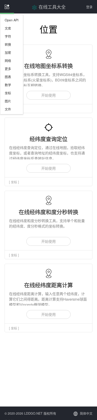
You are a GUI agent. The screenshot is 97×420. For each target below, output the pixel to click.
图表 (8, 76)
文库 (8, 28)
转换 (8, 44)
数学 (8, 85)
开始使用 (48, 95)
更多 (8, 68)
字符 (8, 36)
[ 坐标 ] (14, 182)
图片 (8, 101)
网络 (8, 60)
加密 (8, 52)
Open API (11, 20)
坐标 (8, 93)
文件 (8, 109)
